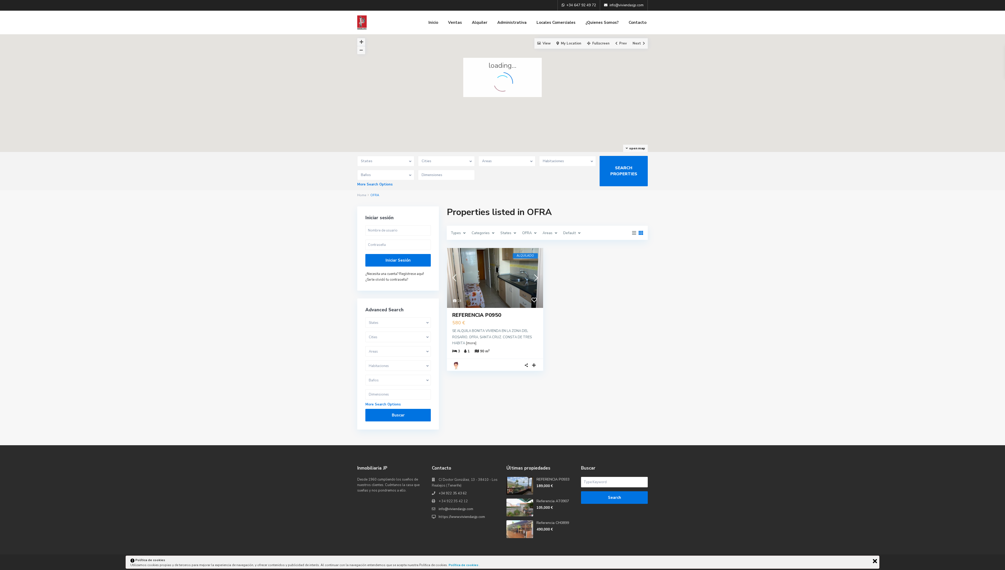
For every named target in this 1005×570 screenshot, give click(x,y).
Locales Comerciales (556, 22)
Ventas (455, 22)
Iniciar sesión (398, 260)
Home (361, 195)
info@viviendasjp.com (456, 509)
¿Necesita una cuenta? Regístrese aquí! (394, 274)
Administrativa (512, 22)
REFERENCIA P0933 (553, 479)
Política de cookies (464, 565)
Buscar (398, 415)
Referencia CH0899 (553, 522)
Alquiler (479, 22)
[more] (471, 343)
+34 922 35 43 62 (453, 493)
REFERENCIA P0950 (476, 315)
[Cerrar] (875, 561)
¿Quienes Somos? (602, 22)
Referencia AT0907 (553, 501)
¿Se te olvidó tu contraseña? (386, 279)
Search (614, 497)
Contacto (637, 22)
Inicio (433, 22)
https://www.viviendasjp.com (462, 517)
